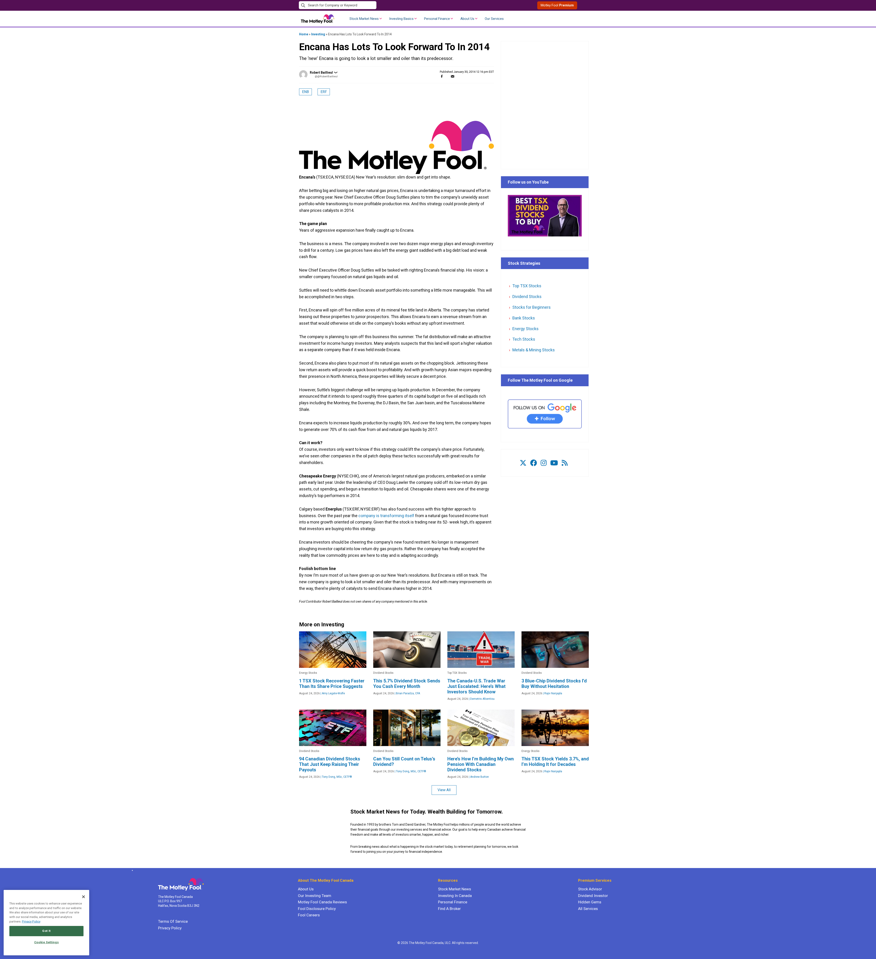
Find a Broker (449, 908)
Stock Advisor (590, 889)
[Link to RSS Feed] (564, 463)
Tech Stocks (523, 339)
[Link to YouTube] (554, 463)
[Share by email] (452, 76)
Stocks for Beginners (531, 307)
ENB (305, 92)
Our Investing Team (314, 895)
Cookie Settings (46, 942)
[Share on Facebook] (442, 76)
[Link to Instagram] (543, 463)
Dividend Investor (593, 895)
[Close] (83, 897)
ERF (324, 92)
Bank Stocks (523, 318)
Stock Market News (364, 19)
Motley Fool (557, 5)
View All (444, 790)
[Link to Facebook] (533, 463)
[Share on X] (447, 76)
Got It (46, 931)
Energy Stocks (525, 328)
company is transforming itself (386, 515)
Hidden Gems (589, 902)
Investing (318, 34)
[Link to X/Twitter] (523, 463)
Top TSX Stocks (526, 285)
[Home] (131, 870)
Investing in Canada (455, 895)
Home (303, 34)
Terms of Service (173, 921)
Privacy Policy (170, 928)
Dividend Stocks (527, 296)
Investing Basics (401, 19)
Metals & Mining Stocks (533, 349)
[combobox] (368, 5)
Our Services (494, 19)
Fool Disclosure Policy (317, 908)
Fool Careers (309, 915)
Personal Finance (437, 19)
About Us (467, 19)
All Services (588, 908)
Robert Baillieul (321, 72)
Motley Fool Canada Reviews (322, 902)
